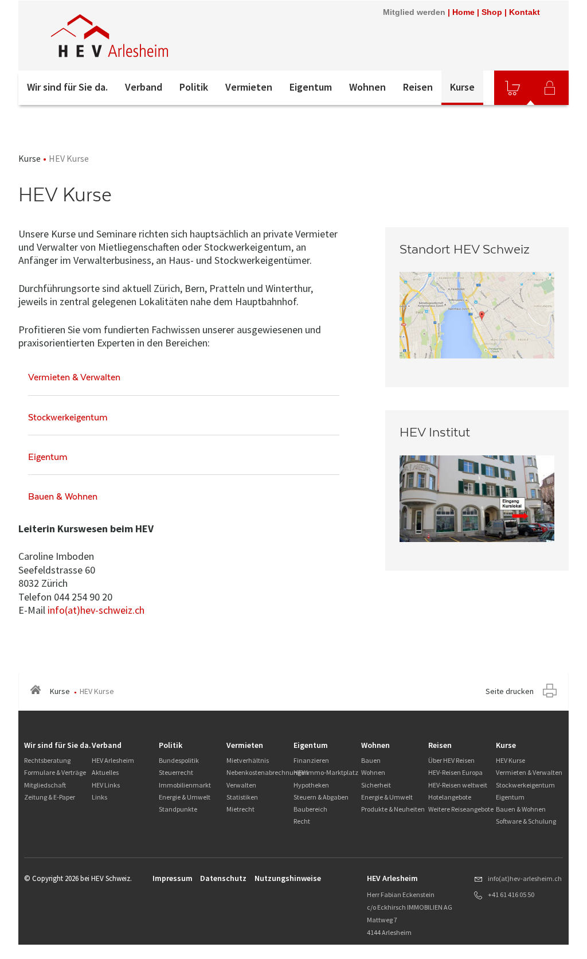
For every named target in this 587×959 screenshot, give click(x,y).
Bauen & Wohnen (521, 809)
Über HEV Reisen (451, 760)
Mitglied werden (414, 12)
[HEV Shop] (512, 88)
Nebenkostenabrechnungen (267, 772)
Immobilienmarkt (185, 785)
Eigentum (310, 86)
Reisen (418, 86)
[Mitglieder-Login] (550, 88)
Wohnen (367, 86)
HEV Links (106, 785)
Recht (302, 821)
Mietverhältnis (247, 760)
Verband (143, 86)
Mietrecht (240, 809)
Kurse (462, 86)
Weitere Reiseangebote (461, 809)
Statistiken (242, 797)
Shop (492, 12)
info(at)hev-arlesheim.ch (525, 878)
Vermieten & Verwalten (529, 772)
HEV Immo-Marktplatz (326, 772)
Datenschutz (223, 878)
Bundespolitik (179, 760)
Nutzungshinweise (288, 878)
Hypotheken (311, 785)
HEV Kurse (510, 760)
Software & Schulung (526, 821)
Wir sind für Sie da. (67, 86)
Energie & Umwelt (184, 797)
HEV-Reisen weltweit (457, 785)
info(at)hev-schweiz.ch (96, 610)
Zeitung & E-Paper (49, 797)
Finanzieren (311, 760)
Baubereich (310, 809)
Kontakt (524, 12)
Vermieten (248, 86)
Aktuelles (105, 772)
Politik (193, 86)
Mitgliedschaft (45, 785)
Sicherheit (376, 785)
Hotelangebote (449, 797)
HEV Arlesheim (113, 760)
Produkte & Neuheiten (393, 809)
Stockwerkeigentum (525, 785)
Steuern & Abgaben (321, 797)
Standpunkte (178, 809)
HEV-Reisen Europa (455, 772)
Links (99, 797)
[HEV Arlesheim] (172, 35)
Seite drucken (510, 691)
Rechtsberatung (47, 760)
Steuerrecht (176, 772)
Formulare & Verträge (55, 772)
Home (463, 12)
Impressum (172, 878)
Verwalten (241, 785)
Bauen (371, 760)
